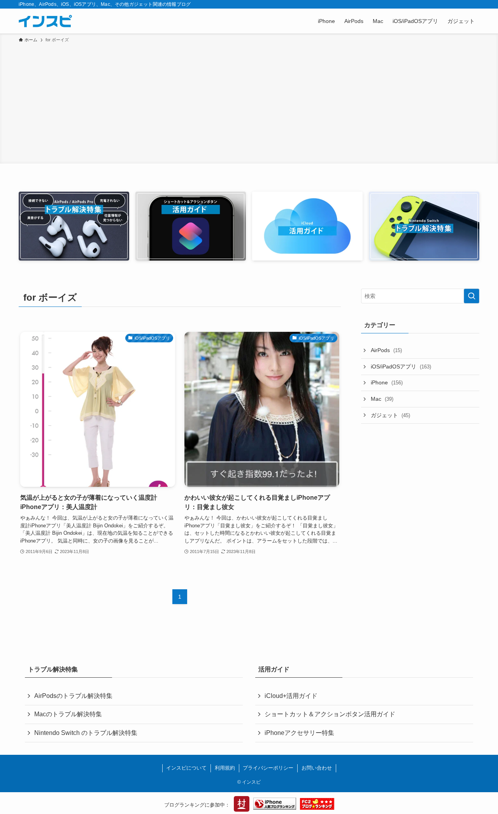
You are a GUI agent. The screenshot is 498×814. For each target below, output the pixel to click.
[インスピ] (45, 21)
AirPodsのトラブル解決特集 (73, 695)
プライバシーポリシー (268, 768)
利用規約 (225, 768)
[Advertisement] (249, 102)
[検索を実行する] (471, 296)
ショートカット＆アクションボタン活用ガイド (330, 714)
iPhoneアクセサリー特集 (299, 732)
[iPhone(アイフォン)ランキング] (274, 805)
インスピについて (186, 768)
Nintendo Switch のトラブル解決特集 (85, 732)
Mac (382, 399)
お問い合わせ (317, 768)
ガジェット (390, 415)
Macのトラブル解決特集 (68, 714)
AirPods (386, 350)
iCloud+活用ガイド (291, 695)
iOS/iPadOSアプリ (401, 366)
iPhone (387, 382)
